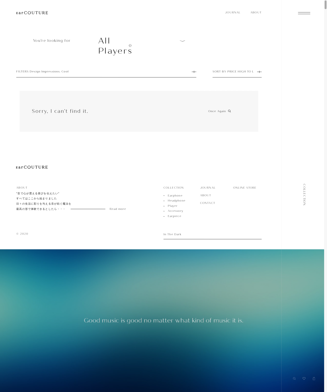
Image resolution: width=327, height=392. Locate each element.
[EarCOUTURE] (31, 167)
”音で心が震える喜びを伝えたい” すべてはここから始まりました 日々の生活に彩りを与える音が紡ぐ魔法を (65, 201)
